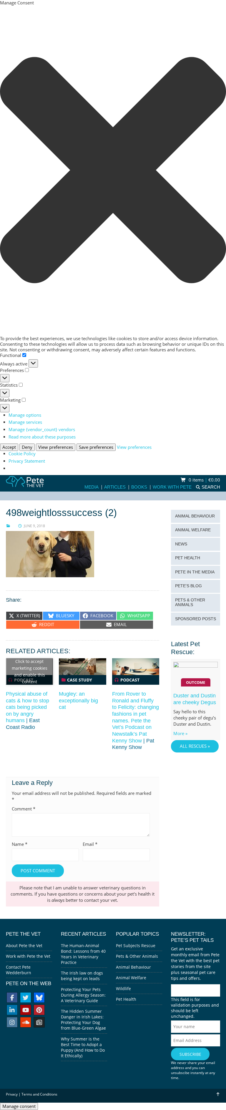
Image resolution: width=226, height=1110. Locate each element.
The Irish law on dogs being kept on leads (82, 975)
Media (91, 487)
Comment (23, 809)
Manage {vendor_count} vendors (42, 429)
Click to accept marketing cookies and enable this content (29, 671)
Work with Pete (172, 487)
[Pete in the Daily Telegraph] (39, 1023)
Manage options (25, 415)
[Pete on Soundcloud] (25, 1023)
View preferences (55, 447)
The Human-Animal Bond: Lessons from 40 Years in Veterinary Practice (83, 954)
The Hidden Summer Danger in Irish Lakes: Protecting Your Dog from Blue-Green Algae (83, 1019)
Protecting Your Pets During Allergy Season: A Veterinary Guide (83, 995)
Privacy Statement (27, 461)
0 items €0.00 (203, 480)
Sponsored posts (195, 619)
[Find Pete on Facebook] (12, 998)
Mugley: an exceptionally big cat (78, 700)
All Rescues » (195, 746)
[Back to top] (218, 1094)
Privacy (12, 1094)
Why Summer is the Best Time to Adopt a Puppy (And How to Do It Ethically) (83, 1047)
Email (90, 844)
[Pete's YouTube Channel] (25, 1010)
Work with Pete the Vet (28, 956)
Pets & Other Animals (190, 602)
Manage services (25, 422)
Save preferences (96, 447)
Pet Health (187, 558)
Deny (27, 447)
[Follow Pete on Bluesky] (39, 998)
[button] (113, 171)
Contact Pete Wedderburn (18, 969)
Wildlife (123, 988)
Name (19, 844)
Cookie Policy (22, 453)
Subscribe (190, 1054)
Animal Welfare (193, 530)
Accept (9, 447)
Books (139, 487)
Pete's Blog (188, 586)
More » (180, 733)
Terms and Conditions (39, 1094)
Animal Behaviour (195, 516)
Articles (115, 487)
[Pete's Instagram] (12, 1023)
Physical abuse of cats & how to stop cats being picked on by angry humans (27, 707)
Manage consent (19, 1106)
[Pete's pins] (39, 1010)
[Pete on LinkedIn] (12, 1010)
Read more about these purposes (42, 437)
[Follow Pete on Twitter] (25, 998)
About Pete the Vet (24, 945)
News (181, 544)
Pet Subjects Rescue (135, 945)
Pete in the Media (195, 572)
